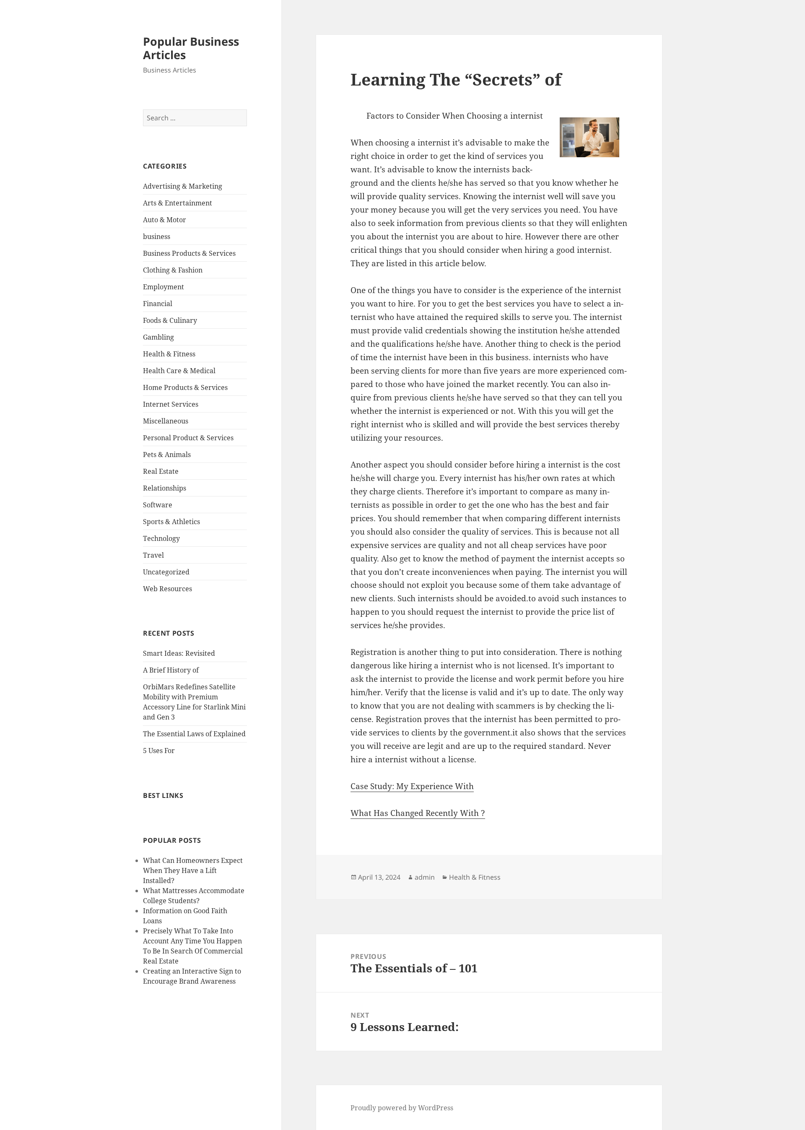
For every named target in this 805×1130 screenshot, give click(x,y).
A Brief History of (171, 670)
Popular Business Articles (191, 48)
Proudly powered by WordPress (402, 1107)
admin (425, 877)
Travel (153, 555)
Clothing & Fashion (173, 270)
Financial (157, 303)
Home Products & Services (185, 387)
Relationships (164, 488)
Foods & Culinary (170, 320)
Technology (161, 538)
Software (157, 504)
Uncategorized (166, 572)
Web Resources (167, 588)
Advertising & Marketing (182, 186)
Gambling (158, 337)
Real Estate (161, 471)
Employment (163, 286)
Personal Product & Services (188, 437)
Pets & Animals (167, 454)
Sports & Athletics (171, 521)
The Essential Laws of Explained (194, 733)
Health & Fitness (169, 353)
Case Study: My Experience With (412, 786)
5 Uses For (159, 750)
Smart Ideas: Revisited (179, 653)
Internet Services (170, 404)
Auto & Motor (164, 219)
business (156, 236)
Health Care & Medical (179, 370)
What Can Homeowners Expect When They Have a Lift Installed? (193, 870)
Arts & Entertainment (177, 203)
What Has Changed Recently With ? (418, 813)
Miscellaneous (165, 421)
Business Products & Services (189, 253)
